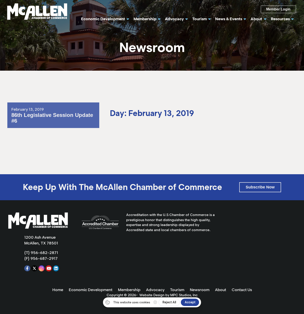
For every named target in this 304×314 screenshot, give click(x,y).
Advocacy (155, 289)
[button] (260, 187)
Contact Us (242, 289)
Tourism (177, 289)
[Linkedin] (56, 268)
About (220, 289)
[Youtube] (49, 268)
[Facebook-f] (27, 268)
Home (57, 289)
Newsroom (199, 289)
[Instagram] (42, 268)
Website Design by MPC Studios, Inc (168, 295)
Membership (129, 289)
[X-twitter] (34, 268)
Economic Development (90, 289)
